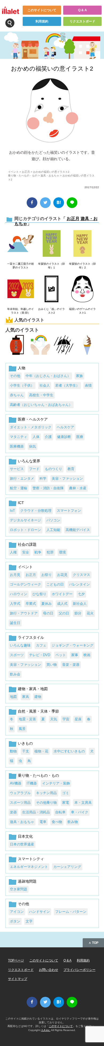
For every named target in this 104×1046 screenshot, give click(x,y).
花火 (90, 613)
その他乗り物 (46, 803)
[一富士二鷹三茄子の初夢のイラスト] (21, 244)
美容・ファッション (67, 478)
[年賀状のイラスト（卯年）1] (52, 244)
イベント (13, 171)
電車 (42, 822)
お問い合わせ (48, 970)
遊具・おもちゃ (50, 175)
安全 (25, 552)
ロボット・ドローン (25, 530)
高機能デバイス (78, 530)
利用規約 (41, 21)
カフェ (41, 645)
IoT (12, 511)
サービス (17, 469)
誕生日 (15, 623)
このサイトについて (41, 10)
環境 (62, 552)
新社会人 (80, 604)
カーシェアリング (67, 867)
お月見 (15, 575)
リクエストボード (82, 21)
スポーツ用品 (20, 803)
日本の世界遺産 (22, 844)
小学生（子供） (22, 385)
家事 (74, 655)
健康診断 (64, 437)
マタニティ (18, 437)
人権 (13, 552)
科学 (42, 478)
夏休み (46, 604)
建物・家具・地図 (33, 689)
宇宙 (65, 719)
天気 (53, 719)
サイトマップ (17, 979)
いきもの (25, 743)
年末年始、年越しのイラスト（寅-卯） (20, 310)
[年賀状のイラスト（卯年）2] (82, 244)
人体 (36, 437)
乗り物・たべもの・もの (22, 175)
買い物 (51, 665)
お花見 (62, 575)
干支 (25, 751)
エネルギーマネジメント (29, 867)
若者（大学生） (67, 385)
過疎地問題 (27, 881)
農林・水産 (77, 488)
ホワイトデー (62, 594)
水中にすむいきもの (69, 751)
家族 (79, 376)
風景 (22, 729)
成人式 (62, 604)
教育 (70, 469)
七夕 (81, 594)
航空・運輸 (18, 488)
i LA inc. (45, 1030)
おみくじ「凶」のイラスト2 (51, 310)
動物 (13, 751)
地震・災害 (27, 719)
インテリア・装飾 (56, 783)
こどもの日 (55, 584)
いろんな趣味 (20, 645)
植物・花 (41, 751)
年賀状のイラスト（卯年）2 (82, 265)
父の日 (64, 613)
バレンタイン (79, 584)
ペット (60, 655)
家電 (65, 803)
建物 (37, 697)
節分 (77, 613)
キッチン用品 (46, 793)
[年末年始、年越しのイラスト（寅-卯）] (21, 289)
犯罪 (50, 552)
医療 (79, 437)
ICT (21, 503)
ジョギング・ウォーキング (72, 645)
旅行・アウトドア (24, 613)
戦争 (37, 552)
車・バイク (79, 812)
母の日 (48, 613)
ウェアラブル (20, 793)
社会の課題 (27, 544)
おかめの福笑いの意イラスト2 (52, 68)
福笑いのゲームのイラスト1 (82, 310)
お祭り (46, 575)
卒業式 (31, 604)
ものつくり (53, 469)
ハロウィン (18, 594)
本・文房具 (83, 803)
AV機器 (15, 783)
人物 (21, 368)
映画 (86, 655)
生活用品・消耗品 (36, 812)
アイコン (17, 912)
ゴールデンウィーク (25, 584)
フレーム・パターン (70, 912)
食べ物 (57, 822)
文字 (29, 921)
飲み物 (72, 822)
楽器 (13, 812)
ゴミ (65, 793)
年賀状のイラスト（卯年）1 (51, 265)
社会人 (44, 385)
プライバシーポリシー (79, 970)
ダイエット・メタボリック (30, 427)
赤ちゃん (17, 395)
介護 (48, 437)
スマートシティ (31, 859)
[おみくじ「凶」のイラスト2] (52, 289)
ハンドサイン (39, 912)
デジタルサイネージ (25, 520)
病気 (32, 446)
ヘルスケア (65, 427)
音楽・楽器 (70, 665)
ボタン (15, 921)
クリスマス (81, 575)
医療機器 (17, 446)
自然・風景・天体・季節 (38, 711)
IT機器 (32, 783)
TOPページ (16, 960)
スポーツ (17, 655)
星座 (78, 719)
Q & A (82, 10)
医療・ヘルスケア (33, 419)
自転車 (60, 812)
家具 (25, 697)
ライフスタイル (31, 637)
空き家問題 (18, 889)
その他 (15, 376)
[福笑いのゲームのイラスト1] (82, 289)
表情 (88, 385)
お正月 (26, 171)
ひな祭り (39, 594)
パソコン (53, 520)
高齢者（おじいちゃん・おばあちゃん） (41, 405)
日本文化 (25, 836)
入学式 (15, 604)
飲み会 (15, 674)
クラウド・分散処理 (35, 511)
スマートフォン (69, 511)
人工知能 (53, 530)
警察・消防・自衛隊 (48, 488)
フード (34, 469)
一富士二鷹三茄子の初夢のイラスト (20, 265)
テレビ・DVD (39, 655)
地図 (13, 697)
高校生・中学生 (41, 395)
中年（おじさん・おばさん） (48, 376)
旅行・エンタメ (22, 478)
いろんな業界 (29, 461)
